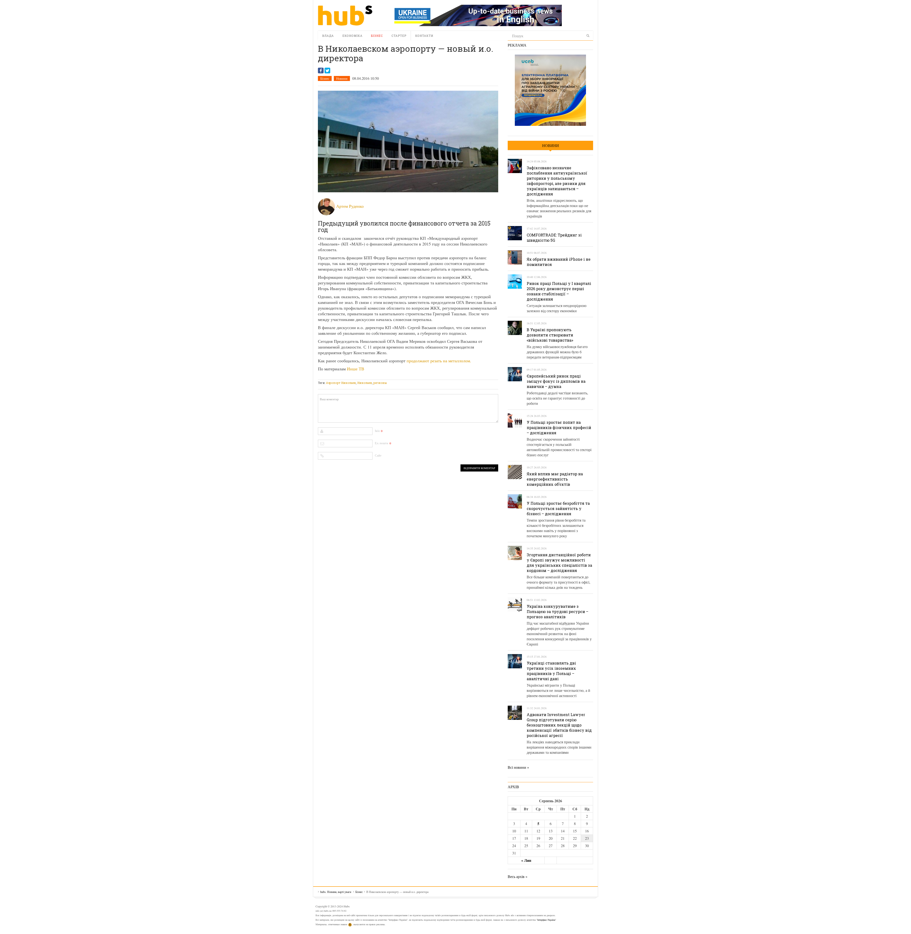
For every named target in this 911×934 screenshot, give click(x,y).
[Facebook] (321, 70)
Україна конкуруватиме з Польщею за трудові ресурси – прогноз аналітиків (557, 611)
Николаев (364, 383)
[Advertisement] (404, 376)
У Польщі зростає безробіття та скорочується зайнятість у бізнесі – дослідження (558, 508)
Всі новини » (518, 767)
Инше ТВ (355, 369)
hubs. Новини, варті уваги (345, 15)
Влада (328, 36)
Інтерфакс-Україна (546, 919)
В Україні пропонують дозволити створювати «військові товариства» (550, 335)
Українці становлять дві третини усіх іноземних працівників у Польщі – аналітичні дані (551, 670)
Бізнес (377, 36)
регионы (380, 383)
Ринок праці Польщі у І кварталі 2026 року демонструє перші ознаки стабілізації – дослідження (559, 291)
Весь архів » (517, 876)
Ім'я (377, 431)
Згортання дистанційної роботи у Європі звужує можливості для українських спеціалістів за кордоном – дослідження (559, 562)
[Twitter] (327, 70)
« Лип (526, 860)
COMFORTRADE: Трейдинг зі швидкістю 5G (554, 237)
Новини (342, 78)
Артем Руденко (350, 206)
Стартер (398, 36)
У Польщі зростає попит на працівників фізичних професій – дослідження (559, 427)
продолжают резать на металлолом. (439, 360)
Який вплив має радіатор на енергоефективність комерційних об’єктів (555, 479)
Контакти (424, 36)
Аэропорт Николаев (341, 383)
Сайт (378, 455)
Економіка (352, 36)
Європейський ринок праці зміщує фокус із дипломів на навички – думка (556, 381)
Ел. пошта (381, 443)
